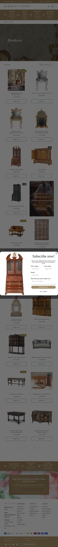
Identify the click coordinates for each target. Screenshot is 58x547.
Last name (47, 266)
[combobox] (43, 281)
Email (33, 272)
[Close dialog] (56, 253)
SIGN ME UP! (43, 287)
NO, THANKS (43, 291)
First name (34, 266)
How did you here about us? (41, 278)
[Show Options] (54, 281)
